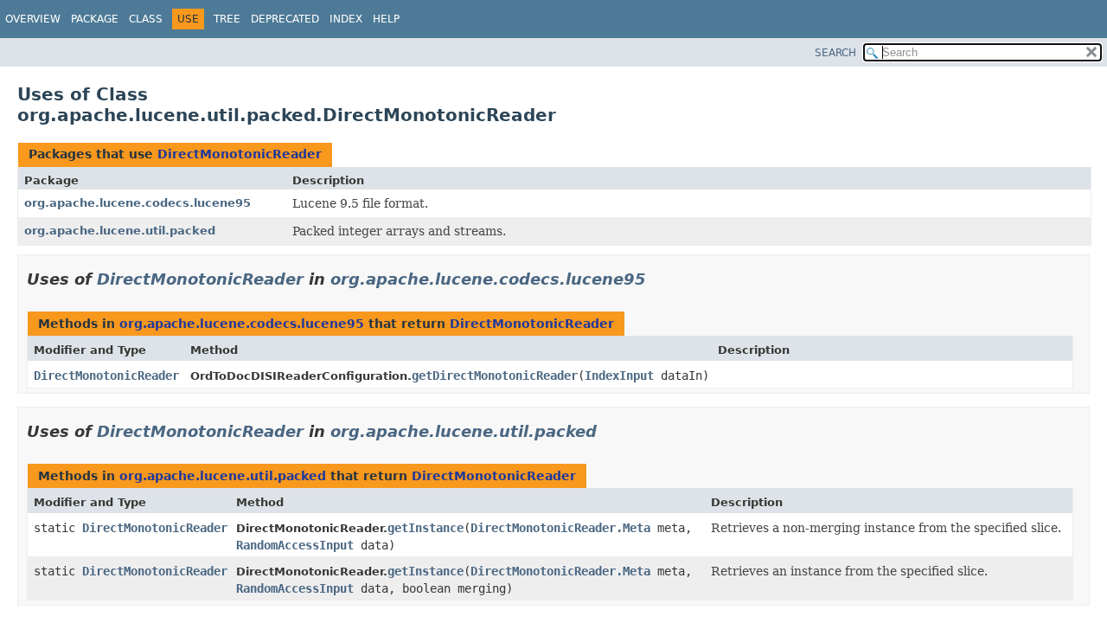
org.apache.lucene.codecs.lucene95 (137, 202)
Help (386, 19)
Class (146, 19)
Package (94, 19)
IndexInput (619, 375)
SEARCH (835, 53)
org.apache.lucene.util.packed (119, 230)
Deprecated (285, 19)
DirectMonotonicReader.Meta (560, 528)
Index (346, 19)
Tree (227, 19)
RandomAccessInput (295, 545)
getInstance (425, 528)
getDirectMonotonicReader (495, 375)
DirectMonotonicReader (239, 154)
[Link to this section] (658, 279)
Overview (33, 19)
